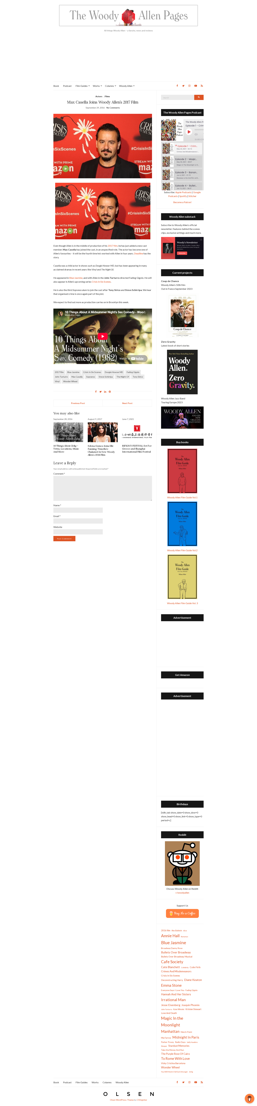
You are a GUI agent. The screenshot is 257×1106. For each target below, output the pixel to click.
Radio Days (180, 1042)
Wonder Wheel (70, 381)
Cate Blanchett (170, 967)
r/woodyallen (182, 892)
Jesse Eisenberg (170, 1005)
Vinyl (57, 381)
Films (107, 96)
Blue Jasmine (76, 277)
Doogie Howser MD (114, 372)
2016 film (165, 930)
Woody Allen (125, 85)
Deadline (138, 253)
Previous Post (78, 403)
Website (57, 527)
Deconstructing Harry (172, 980)
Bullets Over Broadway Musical (176, 956)
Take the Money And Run (172, 1050)
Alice (185, 931)
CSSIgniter (142, 1100)
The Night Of (122, 376)
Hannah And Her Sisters (176, 994)
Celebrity (185, 967)
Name (57, 505)
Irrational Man (173, 999)
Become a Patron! (182, 202)
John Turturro (61, 376)
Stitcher (192, 196)
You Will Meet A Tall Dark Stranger (174, 1072)
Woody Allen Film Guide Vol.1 (182, 497)
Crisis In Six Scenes (101, 281)
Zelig (191, 1072)
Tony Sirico (138, 376)
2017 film (113, 245)
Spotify (183, 196)
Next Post (127, 403)
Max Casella (77, 376)
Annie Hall (170, 935)
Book (56, 85)
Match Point (186, 1032)
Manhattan (170, 1031)
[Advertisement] (128, 59)
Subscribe (201, 139)
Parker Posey (167, 1042)
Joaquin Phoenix (190, 1005)
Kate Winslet (178, 1009)
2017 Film (59, 372)
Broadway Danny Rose (171, 948)
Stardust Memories (178, 1045)
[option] (182, 149)
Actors (98, 96)
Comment (59, 473)
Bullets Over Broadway (176, 952)
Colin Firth (195, 967)
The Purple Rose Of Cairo (175, 1053)
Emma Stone (171, 985)
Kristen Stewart (193, 1009)
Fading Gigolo (133, 372)
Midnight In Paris (185, 1037)
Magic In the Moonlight (172, 1021)
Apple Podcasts (183, 192)
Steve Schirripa (106, 376)
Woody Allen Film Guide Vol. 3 (182, 603)
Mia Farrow (166, 1037)
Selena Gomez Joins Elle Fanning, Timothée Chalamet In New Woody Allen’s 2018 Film (101, 450)
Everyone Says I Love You (172, 990)
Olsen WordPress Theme (122, 1100)
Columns (109, 85)
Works (96, 85)
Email (57, 516)
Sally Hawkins (192, 1042)
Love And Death (169, 1013)
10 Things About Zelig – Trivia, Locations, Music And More (66, 448)
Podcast (67, 85)
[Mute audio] (198, 134)
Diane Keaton (193, 979)
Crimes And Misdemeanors (176, 971)
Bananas (184, 936)
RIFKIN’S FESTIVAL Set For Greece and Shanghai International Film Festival (137, 448)
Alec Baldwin (176, 930)
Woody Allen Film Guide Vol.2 (182, 550)
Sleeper (164, 1046)
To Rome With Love (175, 1059)
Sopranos (90, 376)
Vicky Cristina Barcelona (173, 1063)
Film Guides (82, 85)
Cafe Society (172, 961)
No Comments (113, 107)
